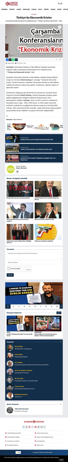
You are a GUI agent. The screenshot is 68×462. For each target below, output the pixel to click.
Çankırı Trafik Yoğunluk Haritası (45, 437)
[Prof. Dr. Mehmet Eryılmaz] (10, 371)
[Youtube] (35, 427)
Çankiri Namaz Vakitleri (13, 437)
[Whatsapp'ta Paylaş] (13, 59)
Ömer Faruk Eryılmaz (22, 409)
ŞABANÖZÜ (38, 332)
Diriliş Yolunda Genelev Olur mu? (25, 389)
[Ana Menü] (61, 3)
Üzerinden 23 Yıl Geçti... (22, 373)
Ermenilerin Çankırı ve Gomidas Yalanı (26, 381)
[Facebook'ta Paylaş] (7, 59)
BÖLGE (65, 9)
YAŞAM (53, 9)
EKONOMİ (26, 9)
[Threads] (41, 427)
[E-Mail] (17, 171)
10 (57, 306)
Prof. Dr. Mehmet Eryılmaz (23, 370)
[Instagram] (32, 427)
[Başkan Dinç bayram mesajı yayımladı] (20, 189)
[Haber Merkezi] (11, 169)
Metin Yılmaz (19, 378)
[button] (57, 312)
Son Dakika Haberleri (12, 445)
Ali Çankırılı (19, 362)
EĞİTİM (46, 9)
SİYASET (12, 9)
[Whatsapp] (44, 427)
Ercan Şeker (19, 346)
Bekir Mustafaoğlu (21, 394)
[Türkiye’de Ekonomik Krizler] (34, 41)
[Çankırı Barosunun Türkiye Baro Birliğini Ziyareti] (20, 232)
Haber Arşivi (40, 445)
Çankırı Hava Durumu (42, 433)
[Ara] (59, 3)
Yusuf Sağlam (19, 386)
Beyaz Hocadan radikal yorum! (44, 219)
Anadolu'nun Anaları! (21, 411)
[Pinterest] (29, 427)
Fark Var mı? (18, 397)
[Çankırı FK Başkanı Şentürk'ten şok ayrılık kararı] (20, 323)
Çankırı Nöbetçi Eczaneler (14, 433)
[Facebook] (23, 427)
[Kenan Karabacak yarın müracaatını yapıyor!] (20, 210)
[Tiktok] (38, 427)
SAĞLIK (34, 9)
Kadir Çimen (19, 354)
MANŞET (34, 14)
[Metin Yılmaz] (10, 379)
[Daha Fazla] (16, 59)
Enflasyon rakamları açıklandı (44, 241)
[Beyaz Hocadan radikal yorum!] (48, 210)
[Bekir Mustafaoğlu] (10, 395)
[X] (26, 427)
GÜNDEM (4, 9)
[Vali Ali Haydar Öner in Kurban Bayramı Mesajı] (48, 189)
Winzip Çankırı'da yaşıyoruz (23, 349)
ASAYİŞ (19, 9)
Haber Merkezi (10, 63)
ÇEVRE (59, 9)
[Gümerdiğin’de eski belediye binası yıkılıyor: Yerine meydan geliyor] (47, 323)
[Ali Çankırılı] (10, 363)
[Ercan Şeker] (10, 347)
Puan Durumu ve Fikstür (13, 441)
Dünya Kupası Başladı (21, 357)
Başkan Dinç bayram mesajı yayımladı (18, 198)
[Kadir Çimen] (10, 355)
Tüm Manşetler (41, 441)
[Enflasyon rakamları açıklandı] (48, 232)
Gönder (10, 275)
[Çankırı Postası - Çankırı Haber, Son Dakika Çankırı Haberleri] (11, 3)
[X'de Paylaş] (10, 59)
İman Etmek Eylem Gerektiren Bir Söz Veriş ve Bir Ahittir (32, 365)
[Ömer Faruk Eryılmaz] (10, 410)
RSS (19, 452)
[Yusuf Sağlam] (10, 387)
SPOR (40, 9)
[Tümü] (60, 342)
